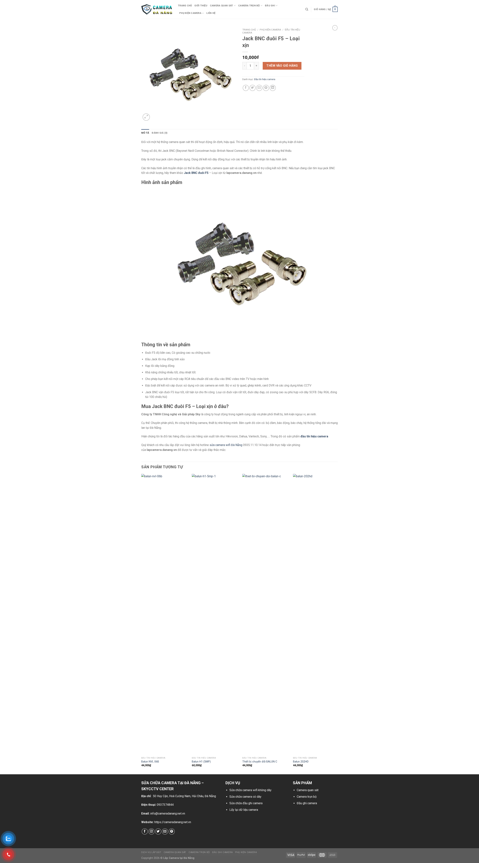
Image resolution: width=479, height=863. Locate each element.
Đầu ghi (270, 5)
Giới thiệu (200, 5)
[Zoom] (146, 117)
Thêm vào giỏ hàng (282, 65)
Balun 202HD (301, 761)
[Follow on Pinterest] (172, 831)
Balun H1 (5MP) (201, 761)
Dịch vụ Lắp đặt (151, 852)
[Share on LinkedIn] (273, 88)
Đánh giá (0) (159, 132)
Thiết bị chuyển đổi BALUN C (259, 761)
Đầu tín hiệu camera (264, 79)
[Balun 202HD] (316, 614)
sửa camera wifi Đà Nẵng (226, 445)
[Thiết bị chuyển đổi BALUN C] (265, 614)
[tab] (145, 133)
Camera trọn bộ (249, 5)
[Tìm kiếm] (306, 9)
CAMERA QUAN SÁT (221, 5)
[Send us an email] (165, 831)
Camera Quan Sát (175, 852)
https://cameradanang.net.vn (172, 822)
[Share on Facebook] (246, 88)
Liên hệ (210, 13)
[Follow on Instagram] (151, 831)
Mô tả (145, 132)
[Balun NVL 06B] (164, 614)
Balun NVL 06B (150, 761)
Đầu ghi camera (307, 803)
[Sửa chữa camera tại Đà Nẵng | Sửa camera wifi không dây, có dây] (156, 9)
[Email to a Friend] (259, 88)
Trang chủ (185, 5)
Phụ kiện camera (190, 13)
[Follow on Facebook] (145, 831)
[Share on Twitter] (252, 88)
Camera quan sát (307, 790)
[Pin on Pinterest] (266, 88)
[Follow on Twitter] (158, 831)
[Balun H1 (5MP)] (215, 614)
